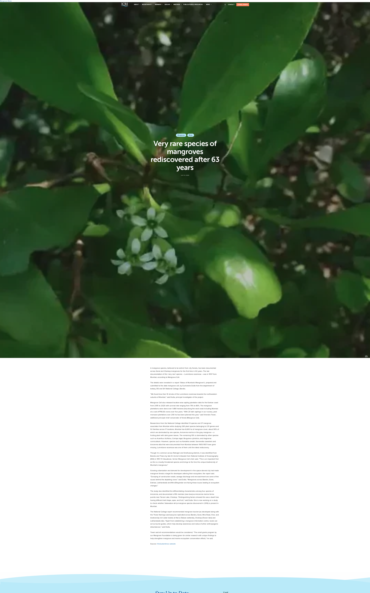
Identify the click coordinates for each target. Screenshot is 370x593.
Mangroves (181, 135)
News (208, 4)
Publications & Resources (193, 4)
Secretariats (147, 4)
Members (158, 4)
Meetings (176, 4)
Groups (167, 4)
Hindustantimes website (166, 544)
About (136, 4)
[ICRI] (124, 5)
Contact (231, 4)
